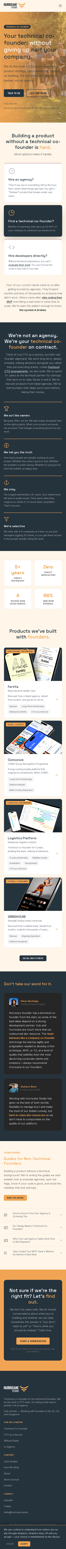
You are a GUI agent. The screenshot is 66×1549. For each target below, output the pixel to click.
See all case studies (33, 958)
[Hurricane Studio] (15, 5)
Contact (8, 1485)
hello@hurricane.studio (16, 1512)
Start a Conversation (33, 1341)
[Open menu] (60, 6)
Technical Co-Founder (16, 1428)
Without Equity (11, 1440)
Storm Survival (11, 1479)
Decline (10, 1543)
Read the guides (15, 1197)
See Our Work (39, 93)
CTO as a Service (13, 1434)
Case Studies (11, 1461)
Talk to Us (14, 93)
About (7, 1473)
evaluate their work (19, 265)
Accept (24, 1543)
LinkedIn (8, 1500)
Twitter (7, 1506)
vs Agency (9, 1446)
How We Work (11, 1467)
